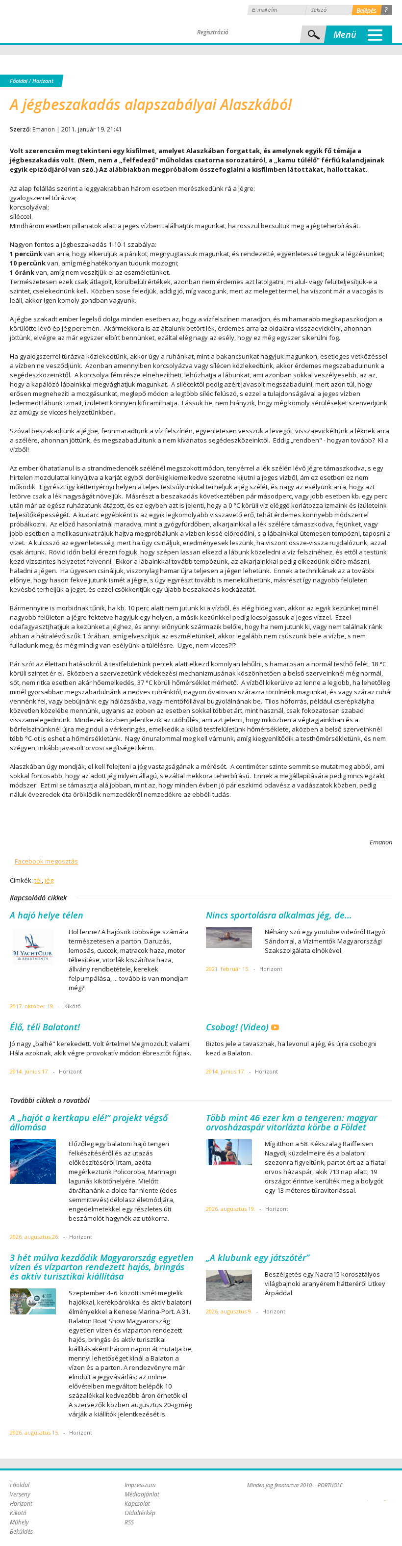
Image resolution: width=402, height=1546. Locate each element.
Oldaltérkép (140, 1513)
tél (38, 880)
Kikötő (18, 1513)
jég (49, 880)
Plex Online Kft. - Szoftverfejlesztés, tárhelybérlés (367, 1495)
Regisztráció (212, 32)
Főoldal (18, 80)
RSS (129, 1522)
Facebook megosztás (46, 861)
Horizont (42, 80)
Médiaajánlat (142, 1494)
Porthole (76, 21)
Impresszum (140, 1485)
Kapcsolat (137, 1503)
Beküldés (21, 1531)
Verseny (20, 1494)
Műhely (19, 1522)
